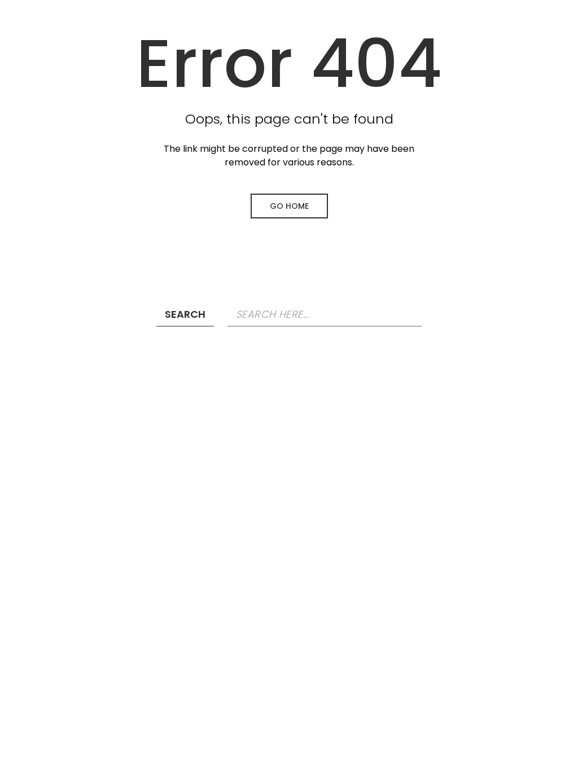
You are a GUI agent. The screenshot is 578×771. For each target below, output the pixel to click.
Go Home (289, 206)
